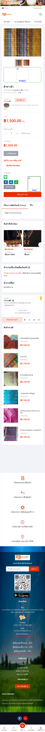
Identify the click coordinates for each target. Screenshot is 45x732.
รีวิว (31, 205)
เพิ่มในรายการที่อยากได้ (12, 160)
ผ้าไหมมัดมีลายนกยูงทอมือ (29, 338)
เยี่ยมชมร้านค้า (22, 194)
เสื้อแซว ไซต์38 (10, 254)
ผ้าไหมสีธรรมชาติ (26, 375)
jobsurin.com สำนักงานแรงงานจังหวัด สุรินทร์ (17, 703)
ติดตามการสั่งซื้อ (22, 674)
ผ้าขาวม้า (23, 357)
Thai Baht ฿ (37, 8)
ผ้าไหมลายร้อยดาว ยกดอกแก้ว (30, 430)
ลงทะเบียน (18, 273)
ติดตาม (34, 569)
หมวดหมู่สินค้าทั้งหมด (22, 22)
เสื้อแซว (27, 254)
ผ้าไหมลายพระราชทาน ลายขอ (30, 412)
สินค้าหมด (12, 153)
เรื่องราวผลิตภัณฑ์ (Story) (15, 205)
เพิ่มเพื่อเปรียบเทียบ (13, 165)
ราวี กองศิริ (7, 101)
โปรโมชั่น (38, 22)
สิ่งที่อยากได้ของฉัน (22, 671)
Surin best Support (22, 636)
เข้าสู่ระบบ (8, 273)
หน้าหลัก (7, 22)
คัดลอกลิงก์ (9, 187)
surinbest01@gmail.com (22, 631)
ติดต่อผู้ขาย (20, 100)
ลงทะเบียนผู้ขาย (22, 686)
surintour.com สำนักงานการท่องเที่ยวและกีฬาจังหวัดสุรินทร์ (22, 700)
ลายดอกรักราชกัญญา (27, 393)
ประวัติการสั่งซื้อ (22, 668)
